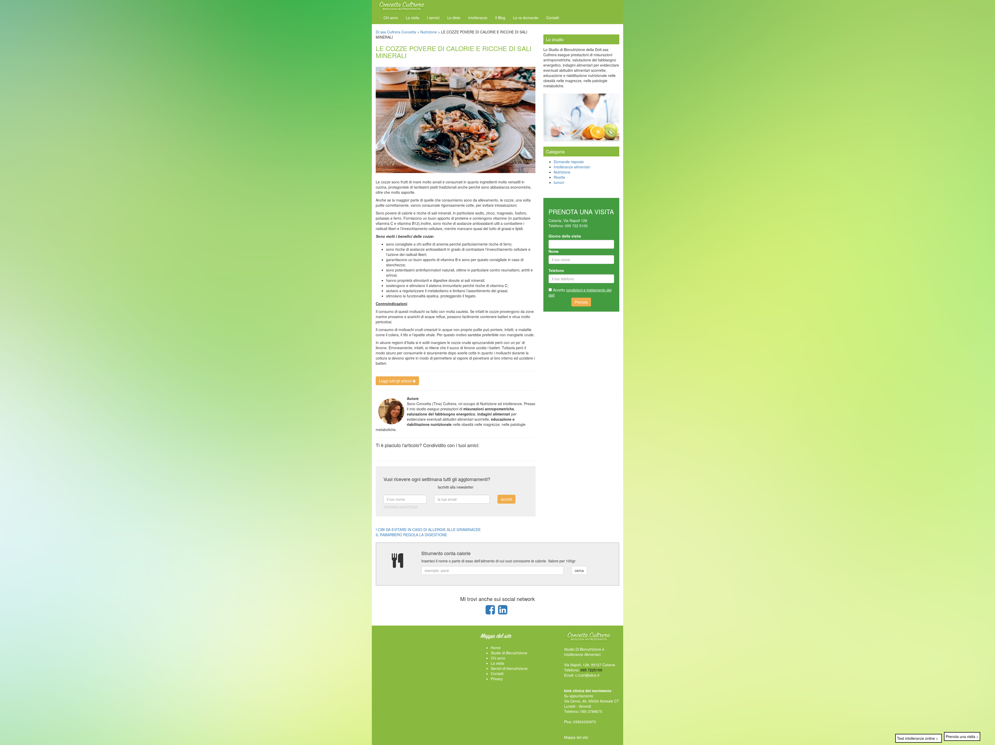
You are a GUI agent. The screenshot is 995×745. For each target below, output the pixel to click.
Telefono (556, 270)
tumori (559, 182)
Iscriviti (506, 499)
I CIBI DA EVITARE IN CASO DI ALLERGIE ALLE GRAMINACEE (428, 529)
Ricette (559, 177)
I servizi (433, 17)
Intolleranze (477, 17)
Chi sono (390, 17)
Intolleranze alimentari (572, 166)
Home (496, 647)
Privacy (497, 678)
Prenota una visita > (962, 736)
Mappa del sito (576, 737)
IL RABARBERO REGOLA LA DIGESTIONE (411, 534)
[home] (402, 5)
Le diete (453, 17)
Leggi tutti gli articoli (396, 380)
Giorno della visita (565, 236)
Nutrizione (562, 172)
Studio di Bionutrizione (509, 652)
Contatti (552, 17)
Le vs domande (525, 17)
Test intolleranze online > (917, 738)
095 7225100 (591, 669)
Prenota (581, 302)
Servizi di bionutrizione (509, 668)
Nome (554, 251)
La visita (412, 17)
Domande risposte (569, 161)
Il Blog (500, 17)
